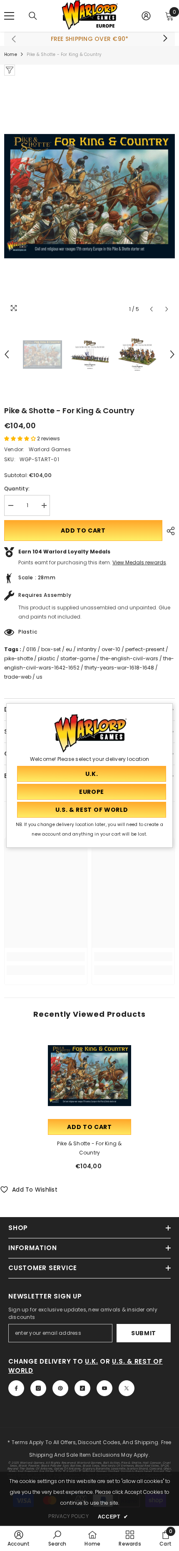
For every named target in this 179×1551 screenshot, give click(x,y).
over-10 (111, 649)
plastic (46, 658)
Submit (143, 1333)
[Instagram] (38, 1388)
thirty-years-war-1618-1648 (119, 667)
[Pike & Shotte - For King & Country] (89, 1075)
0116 (31, 649)
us (39, 676)
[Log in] (146, 15)
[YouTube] (104, 1388)
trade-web (17, 676)
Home (10, 54)
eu (69, 649)
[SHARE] (168, 531)
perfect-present (144, 649)
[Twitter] (126, 1388)
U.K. (91, 1361)
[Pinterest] (60, 1388)
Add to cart (83, 530)
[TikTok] (82, 1388)
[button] (151, 309)
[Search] (33, 16)
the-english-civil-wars (129, 658)
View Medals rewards (139, 562)
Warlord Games (50, 449)
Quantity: (17, 488)
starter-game (77, 658)
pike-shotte (18, 658)
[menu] (9, 16)
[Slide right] (165, 39)
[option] (89, 196)
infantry (87, 649)
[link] (46, 956)
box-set (51, 649)
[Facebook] (16, 1388)
